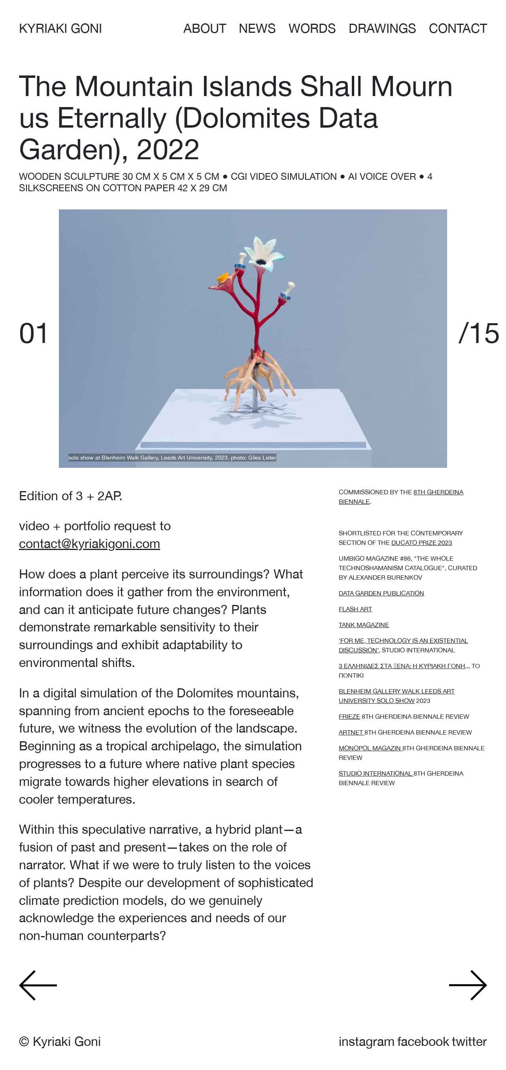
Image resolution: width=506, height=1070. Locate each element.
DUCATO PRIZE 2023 (421, 542)
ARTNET (351, 732)
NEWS (257, 28)
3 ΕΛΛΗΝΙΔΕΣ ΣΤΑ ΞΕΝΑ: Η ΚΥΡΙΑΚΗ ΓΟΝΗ (402, 665)
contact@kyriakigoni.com (89, 543)
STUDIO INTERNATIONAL (376, 773)
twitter (469, 1041)
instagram (367, 1041)
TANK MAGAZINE (364, 624)
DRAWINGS (382, 28)
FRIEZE (349, 716)
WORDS (312, 28)
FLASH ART (355, 608)
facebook (423, 1041)
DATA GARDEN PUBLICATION (381, 593)
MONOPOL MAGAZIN (370, 748)
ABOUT (204, 28)
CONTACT (458, 28)
